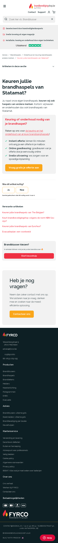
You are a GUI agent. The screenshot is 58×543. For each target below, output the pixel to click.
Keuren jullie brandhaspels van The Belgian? (23, 212)
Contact (32, 12)
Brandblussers (9, 371)
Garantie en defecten (11, 442)
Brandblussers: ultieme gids (14, 413)
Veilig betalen (8, 454)
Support (42, 12)
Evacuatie (7, 400)
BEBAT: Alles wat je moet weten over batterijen (22, 471)
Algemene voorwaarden (13, 462)
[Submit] (6, 19)
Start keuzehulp (29, 256)
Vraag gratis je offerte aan (24, 167)
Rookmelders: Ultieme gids (14, 417)
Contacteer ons (21, 314)
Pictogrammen (9, 392)
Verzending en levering (12, 438)
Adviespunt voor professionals (15, 450)
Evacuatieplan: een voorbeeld (16, 232)
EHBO (5, 396)
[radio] (8, 190)
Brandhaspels (8, 375)
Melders (6, 384)
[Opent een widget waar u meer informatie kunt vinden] (47, 538)
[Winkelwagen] (53, 12)
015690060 (10, 354)
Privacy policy (8, 466)
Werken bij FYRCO (10, 488)
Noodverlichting (9, 388)
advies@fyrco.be (10, 349)
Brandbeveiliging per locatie (14, 421)
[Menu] (4, 6)
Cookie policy (8, 458)
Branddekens (8, 380)
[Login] (49, 12)
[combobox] (29, 19)
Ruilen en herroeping (12, 446)
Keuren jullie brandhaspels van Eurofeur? (21, 226)
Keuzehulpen (8, 425)
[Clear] (52, 19)
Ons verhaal (8, 483)
